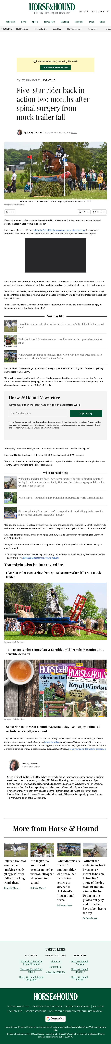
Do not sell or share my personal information (75, 1011)
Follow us (85, 212)
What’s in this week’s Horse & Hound (31, 962)
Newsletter (93, 29)
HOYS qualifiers (74, 29)
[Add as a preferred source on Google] (55, 1019)
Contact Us (55, 966)
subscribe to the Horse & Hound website (40, 557)
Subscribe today (51, 741)
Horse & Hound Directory (79, 970)
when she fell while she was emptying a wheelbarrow (59, 230)
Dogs (91, 21)
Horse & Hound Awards (79, 962)
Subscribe (10, 21)
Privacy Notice (94, 422)
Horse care (49, 21)
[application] (55, 255)
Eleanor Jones (65, 905)
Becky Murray (34, 132)
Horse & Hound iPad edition (31, 970)
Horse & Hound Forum (79, 978)
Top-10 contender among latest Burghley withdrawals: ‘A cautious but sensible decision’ (55, 652)
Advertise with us (36, 1011)
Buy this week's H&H (18, 1006)
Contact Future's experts (47, 1006)
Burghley (57, 29)
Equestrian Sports (28, 80)
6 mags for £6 (40, 29)
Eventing (49, 80)
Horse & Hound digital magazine (31, 978)
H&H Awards (22, 29)
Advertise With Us (55, 972)
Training (65, 21)
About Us (55, 961)
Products (79, 21)
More (102, 21)
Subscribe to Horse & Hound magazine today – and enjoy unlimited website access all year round (53, 729)
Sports (35, 21)
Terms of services (44, 422)
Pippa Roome (91, 918)
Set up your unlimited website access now (87, 748)
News (23, 21)
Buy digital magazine (78, 1006)
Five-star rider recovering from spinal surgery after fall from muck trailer (53, 575)
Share (11, 212)
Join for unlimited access (55, 67)
